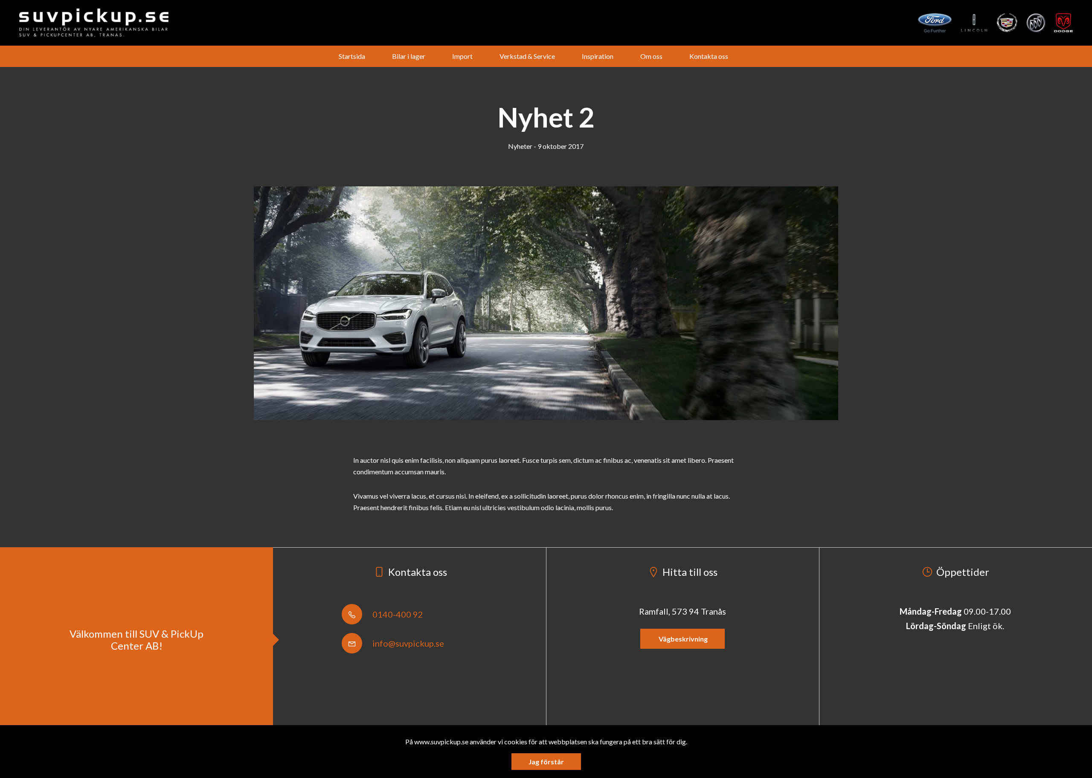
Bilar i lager (408, 56)
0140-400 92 (397, 614)
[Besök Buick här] (1036, 22)
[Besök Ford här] (934, 22)
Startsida (352, 56)
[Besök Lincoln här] (974, 22)
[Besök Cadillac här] (1007, 22)
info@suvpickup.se (407, 643)
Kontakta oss (708, 56)
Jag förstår (546, 762)
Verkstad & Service (527, 56)
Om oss (651, 56)
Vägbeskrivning (682, 639)
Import (462, 56)
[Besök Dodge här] (1063, 22)
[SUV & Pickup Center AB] (93, 23)
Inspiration (597, 56)
